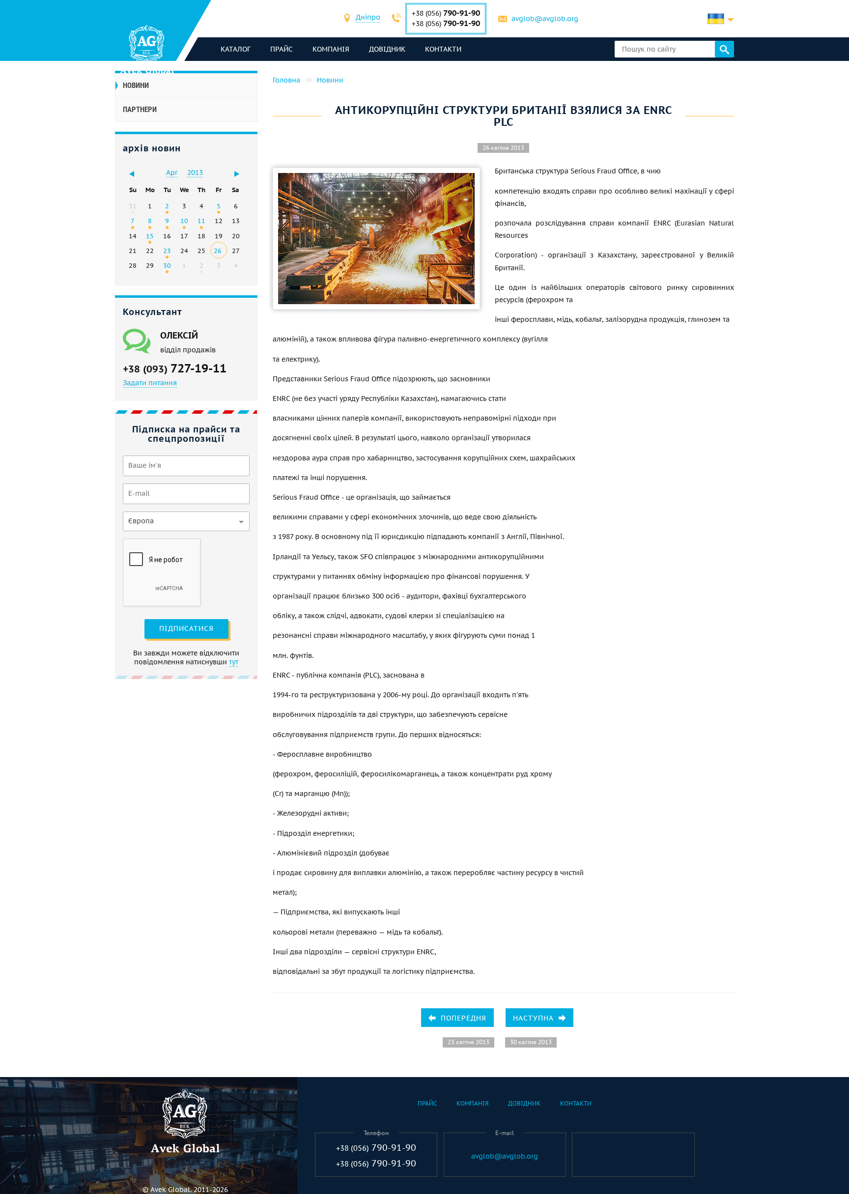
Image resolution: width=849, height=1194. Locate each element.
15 (150, 236)
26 (218, 251)
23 (167, 251)
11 (201, 221)
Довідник (387, 49)
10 (184, 221)
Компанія (330, 49)
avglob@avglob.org (544, 18)
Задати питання (150, 382)
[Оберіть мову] (721, 18)
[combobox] (368, 18)
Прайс (281, 49)
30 (167, 265)
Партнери (140, 109)
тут (233, 661)
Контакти (443, 49)
